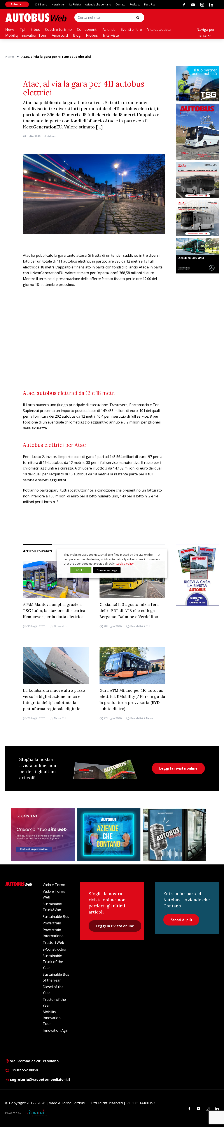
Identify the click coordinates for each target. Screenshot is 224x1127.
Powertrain (52, 923)
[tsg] (197, 83)
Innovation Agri (55, 1030)
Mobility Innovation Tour (26, 35)
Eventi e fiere (131, 29)
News (9, 29)
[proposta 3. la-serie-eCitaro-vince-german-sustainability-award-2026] (197, 255)
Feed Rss (149, 4)
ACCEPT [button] (81, 570)
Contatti (120, 4)
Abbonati (17, 4)
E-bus (35, 29)
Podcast (135, 4)
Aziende (109, 29)
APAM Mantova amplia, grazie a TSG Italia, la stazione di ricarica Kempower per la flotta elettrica (54, 610)
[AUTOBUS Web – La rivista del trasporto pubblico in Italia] (35, 17)
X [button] (159, 555)
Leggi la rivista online (178, 768)
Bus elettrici (61, 626)
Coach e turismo (58, 29)
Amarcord (60, 35)
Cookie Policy (125, 563)
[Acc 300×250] (108, 834)
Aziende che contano (98, 4)
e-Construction (55, 949)
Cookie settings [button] (107, 570)
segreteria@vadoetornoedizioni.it (40, 1079)
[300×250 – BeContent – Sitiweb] (43, 834)
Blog (77, 35)
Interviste (111, 35)
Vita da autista (159, 29)
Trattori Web (53, 942)
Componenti (87, 29)
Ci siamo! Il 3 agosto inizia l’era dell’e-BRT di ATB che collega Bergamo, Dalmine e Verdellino (129, 610)
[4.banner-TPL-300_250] (197, 180)
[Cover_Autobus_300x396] (197, 132)
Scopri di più (181, 919)
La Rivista (75, 4)
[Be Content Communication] (35, 1113)
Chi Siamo (41, 4)
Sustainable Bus (56, 916)
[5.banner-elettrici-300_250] (197, 218)
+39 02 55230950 (23, 1070)
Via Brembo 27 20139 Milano (34, 1061)
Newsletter (58, 4)
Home (9, 57)
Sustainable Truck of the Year (53, 961)
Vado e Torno (54, 884)
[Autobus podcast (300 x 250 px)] (174, 834)
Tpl (22, 29)
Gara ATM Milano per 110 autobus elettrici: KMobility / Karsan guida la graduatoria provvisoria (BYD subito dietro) (132, 699)
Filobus (92, 35)
